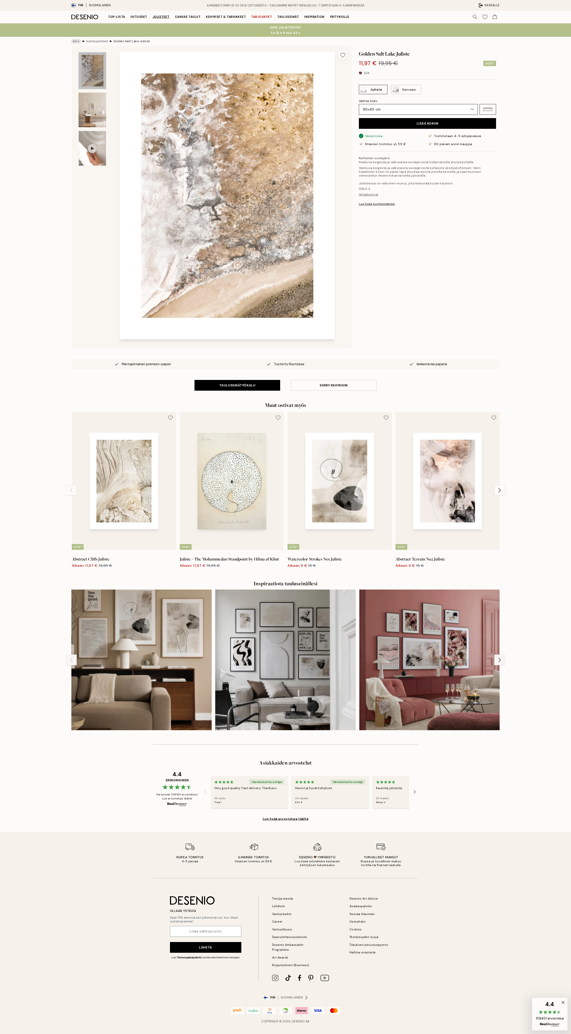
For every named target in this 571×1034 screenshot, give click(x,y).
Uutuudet (138, 17)
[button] (488, 109)
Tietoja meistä (282, 899)
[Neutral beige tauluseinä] (141, 660)
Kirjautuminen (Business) (290, 965)
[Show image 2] (92, 110)
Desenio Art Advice (364, 899)
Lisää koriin (428, 123)
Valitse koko (368, 101)
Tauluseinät (288, 17)
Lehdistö (278, 906)
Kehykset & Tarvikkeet (226, 17)
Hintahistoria (368, 194)
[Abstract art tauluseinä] (285, 660)
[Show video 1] (92, 148)
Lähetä (205, 947)
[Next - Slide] (499, 490)
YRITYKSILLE (339, 17)
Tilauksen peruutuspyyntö (369, 945)
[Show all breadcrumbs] (76, 41)
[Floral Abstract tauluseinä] (429, 660)
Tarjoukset (261, 17)
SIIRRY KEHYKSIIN (334, 385)
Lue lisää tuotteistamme (377, 204)
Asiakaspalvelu (361, 906)
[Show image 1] (92, 70)
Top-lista (116, 17)
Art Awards (280, 957)
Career (277, 922)
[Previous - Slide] (71, 490)
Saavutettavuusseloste (289, 937)
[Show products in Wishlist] (485, 17)
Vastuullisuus (282, 929)
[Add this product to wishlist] (342, 54)
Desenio (298, 1021)
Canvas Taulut (188, 17)
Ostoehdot (358, 922)
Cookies (356, 929)
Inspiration (314, 17)
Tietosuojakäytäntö (189, 957)
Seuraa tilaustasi (362, 914)
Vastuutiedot (282, 914)
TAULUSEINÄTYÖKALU (237, 385)
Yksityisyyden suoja (364, 937)
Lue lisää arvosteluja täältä (285, 819)
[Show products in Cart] (495, 17)
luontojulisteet (97, 41)
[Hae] (475, 17)
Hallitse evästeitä (363, 952)
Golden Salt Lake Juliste (132, 41)
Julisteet (161, 17)
